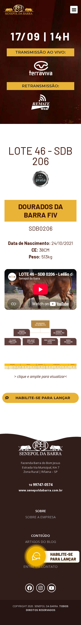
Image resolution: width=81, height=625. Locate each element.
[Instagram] (40, 588)
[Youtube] (51, 588)
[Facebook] (29, 588)
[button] (74, 9)
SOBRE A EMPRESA (40, 517)
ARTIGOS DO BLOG (40, 541)
